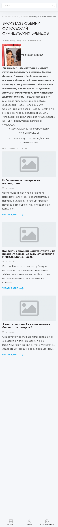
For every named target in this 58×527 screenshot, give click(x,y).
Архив (24, 17)
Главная (6, 17)
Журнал (15, 17)
